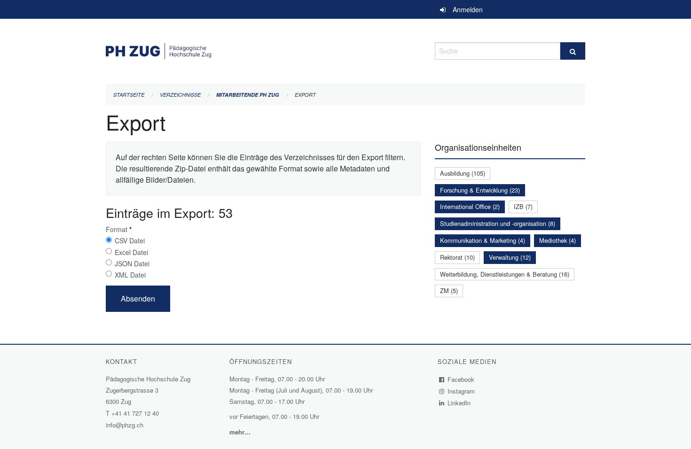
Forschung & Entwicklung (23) (480, 190)
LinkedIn (459, 402)
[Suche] (572, 51)
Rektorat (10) (457, 257)
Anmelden (468, 9)
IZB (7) (523, 206)
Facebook (461, 379)
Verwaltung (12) (510, 257)
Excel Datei (131, 252)
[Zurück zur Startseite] (263, 49)
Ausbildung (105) (462, 173)
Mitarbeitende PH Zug (247, 94)
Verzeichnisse (180, 94)
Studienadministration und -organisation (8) (497, 223)
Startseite (128, 94)
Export (305, 94)
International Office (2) (470, 206)
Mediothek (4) (557, 240)
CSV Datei (130, 240)
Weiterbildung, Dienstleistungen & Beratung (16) (504, 274)
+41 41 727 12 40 (135, 413)
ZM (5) (449, 290)
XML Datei (130, 274)
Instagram (461, 391)
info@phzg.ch (124, 424)
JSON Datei (132, 263)
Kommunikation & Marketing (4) (482, 240)
